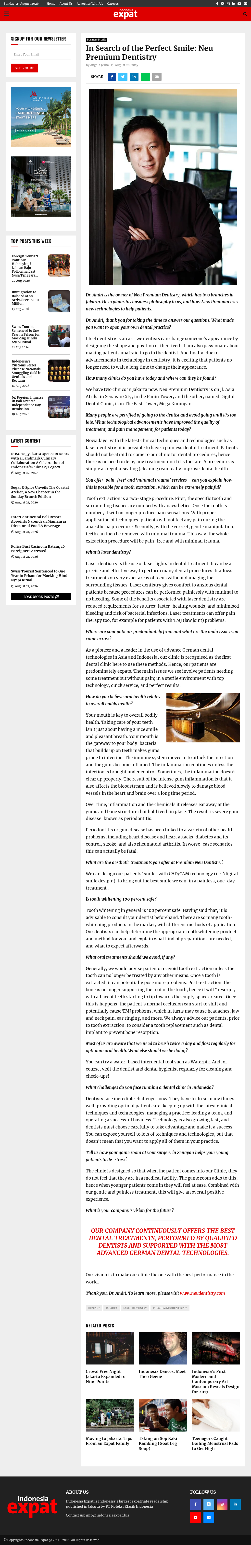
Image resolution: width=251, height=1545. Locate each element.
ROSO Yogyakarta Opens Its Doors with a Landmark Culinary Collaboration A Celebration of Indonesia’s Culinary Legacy (40, 461)
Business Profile (96, 39)
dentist (94, 1308)
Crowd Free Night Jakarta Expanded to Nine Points (106, 1376)
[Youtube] (195, 1517)
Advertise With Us (90, 3)
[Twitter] (208, 1504)
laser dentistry (135, 1308)
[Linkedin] (235, 1504)
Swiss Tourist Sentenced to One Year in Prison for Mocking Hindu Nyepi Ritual (26, 334)
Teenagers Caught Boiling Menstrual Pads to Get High (215, 1443)
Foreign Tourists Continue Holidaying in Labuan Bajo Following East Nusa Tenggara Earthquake (25, 266)
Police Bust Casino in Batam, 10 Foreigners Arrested (38, 548)
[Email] (208, 1517)
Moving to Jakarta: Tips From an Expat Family (109, 1441)
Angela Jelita (99, 65)
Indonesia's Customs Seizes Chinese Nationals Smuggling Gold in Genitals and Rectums (26, 371)
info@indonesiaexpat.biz (107, 1515)
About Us (66, 3)
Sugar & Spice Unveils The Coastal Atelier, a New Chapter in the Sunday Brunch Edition (40, 492)
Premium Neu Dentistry (170, 1308)
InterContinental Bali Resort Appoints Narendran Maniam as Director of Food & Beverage (38, 521)
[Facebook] (195, 1504)
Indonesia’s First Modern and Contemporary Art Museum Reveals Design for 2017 (215, 1381)
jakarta (111, 1308)
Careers (113, 3)
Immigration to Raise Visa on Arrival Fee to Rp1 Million (25, 298)
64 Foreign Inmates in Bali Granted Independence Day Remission (27, 403)
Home (51, 3)
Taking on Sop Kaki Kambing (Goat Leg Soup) (158, 1443)
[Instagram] (222, 1504)
